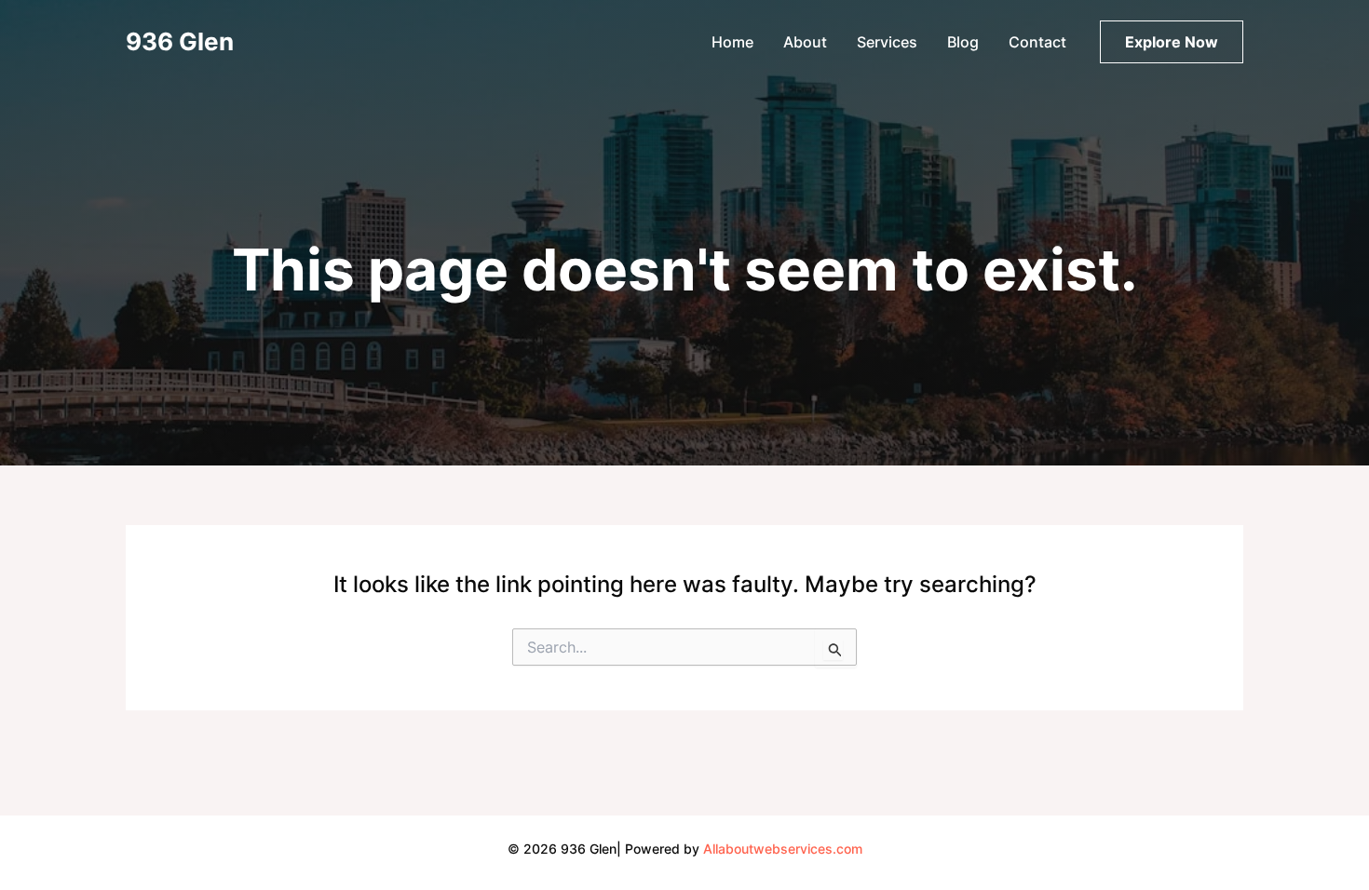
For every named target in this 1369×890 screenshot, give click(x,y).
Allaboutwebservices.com (782, 848)
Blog (963, 42)
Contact (1037, 42)
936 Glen (180, 41)
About (805, 42)
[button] (1171, 41)
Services (887, 42)
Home (732, 42)
